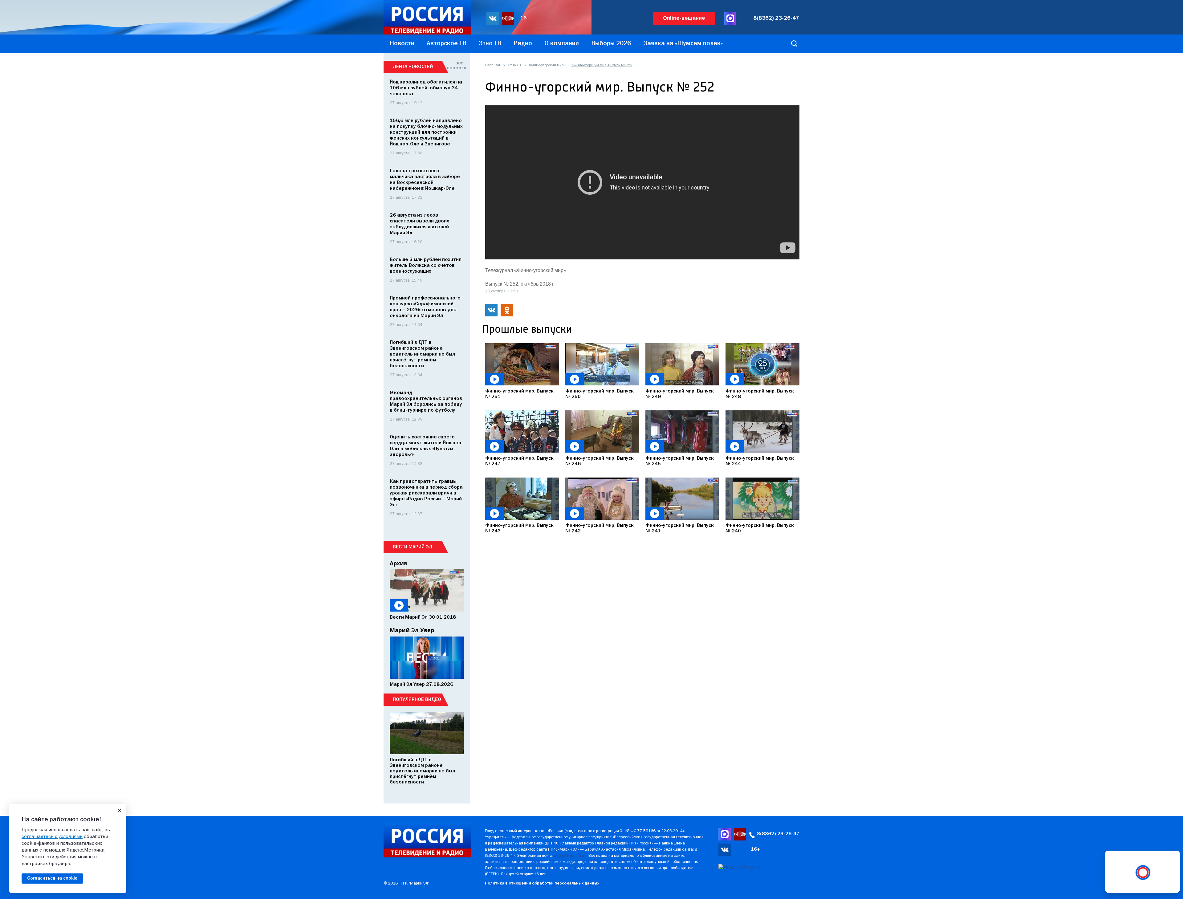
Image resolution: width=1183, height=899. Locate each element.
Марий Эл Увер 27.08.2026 (421, 684)
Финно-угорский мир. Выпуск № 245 (679, 461)
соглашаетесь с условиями (52, 837)
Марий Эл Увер (412, 630)
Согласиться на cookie (52, 878)
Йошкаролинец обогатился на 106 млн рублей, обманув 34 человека (426, 88)
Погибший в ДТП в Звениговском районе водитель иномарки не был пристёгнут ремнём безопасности (422, 354)
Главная (492, 65)
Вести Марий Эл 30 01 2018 (423, 617)
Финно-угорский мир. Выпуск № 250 (599, 394)
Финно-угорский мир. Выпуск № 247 (519, 461)
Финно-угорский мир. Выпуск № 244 (760, 461)
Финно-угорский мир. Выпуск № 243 (519, 528)
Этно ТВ (514, 65)
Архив (398, 563)
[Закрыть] (119, 810)
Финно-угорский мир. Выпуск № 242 (599, 528)
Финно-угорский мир (546, 65)
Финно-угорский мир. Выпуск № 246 (599, 461)
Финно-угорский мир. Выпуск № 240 (760, 528)
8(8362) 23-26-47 (776, 18)
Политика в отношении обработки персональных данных (542, 883)
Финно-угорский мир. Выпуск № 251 (519, 394)
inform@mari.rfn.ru (570, 855)
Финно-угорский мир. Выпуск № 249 (679, 394)
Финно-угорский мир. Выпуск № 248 (760, 394)
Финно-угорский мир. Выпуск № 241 (679, 528)
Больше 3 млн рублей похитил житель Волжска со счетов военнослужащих (425, 266)
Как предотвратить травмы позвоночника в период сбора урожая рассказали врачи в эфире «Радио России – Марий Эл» (426, 493)
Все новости (455, 65)
